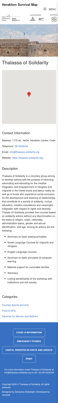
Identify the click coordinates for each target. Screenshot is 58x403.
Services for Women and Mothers (20, 316)
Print (29, 358)
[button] (29, 94)
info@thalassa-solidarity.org (24, 152)
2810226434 (21, 146)
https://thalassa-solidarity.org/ (27, 157)
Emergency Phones (29, 341)
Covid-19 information (29, 332)
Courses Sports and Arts (15, 305)
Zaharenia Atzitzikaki (25, 391)
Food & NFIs (9, 310)
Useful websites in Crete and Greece (29, 349)
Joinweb (6, 394)
